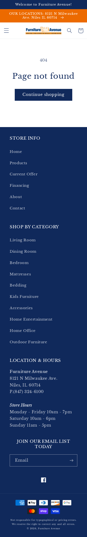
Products (18, 163)
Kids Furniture (24, 296)
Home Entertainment (31, 319)
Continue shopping (43, 94)
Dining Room (23, 251)
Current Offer (23, 174)
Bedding (18, 285)
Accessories (21, 308)
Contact (17, 208)
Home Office (23, 331)
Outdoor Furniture (28, 342)
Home (16, 152)
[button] (6, 30)
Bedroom (19, 263)
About (16, 197)
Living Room (23, 240)
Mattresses (20, 274)
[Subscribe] (71, 460)
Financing (19, 185)
